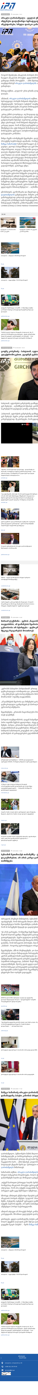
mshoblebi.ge (5, 792)
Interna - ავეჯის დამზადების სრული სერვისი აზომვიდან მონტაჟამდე (15, 578)
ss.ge (2, 1058)
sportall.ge (4, 1006)
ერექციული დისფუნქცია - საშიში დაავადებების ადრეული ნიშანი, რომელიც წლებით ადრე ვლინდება (19, 761)
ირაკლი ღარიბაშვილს (28, 1172)
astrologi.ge (4, 1030)
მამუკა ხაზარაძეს (8, 144)
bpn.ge (3, 530)
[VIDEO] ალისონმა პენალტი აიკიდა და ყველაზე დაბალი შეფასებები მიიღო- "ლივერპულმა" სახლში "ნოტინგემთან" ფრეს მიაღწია (18, 999)
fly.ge (2, 264)
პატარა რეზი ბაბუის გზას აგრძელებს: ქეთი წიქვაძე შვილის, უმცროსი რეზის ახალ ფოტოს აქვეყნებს (18, 813)
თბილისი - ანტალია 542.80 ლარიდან (13, 255)
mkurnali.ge (4, 768)
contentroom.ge (5, 586)
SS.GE (3, 214)
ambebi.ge (4, 478)
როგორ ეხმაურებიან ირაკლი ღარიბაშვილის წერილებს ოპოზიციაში (16, 547)
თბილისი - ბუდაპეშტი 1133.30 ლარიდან (14, 280)
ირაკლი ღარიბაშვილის (20, 99)
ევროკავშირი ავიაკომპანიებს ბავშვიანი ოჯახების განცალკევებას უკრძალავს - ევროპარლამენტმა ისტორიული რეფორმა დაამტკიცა (18, 523)
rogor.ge (3, 845)
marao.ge (4, 820)
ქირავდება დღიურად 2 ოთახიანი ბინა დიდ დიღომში (19, 1050)
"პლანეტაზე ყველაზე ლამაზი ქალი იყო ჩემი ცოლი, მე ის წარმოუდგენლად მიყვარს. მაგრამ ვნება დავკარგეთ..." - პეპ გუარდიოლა (19, 1024)
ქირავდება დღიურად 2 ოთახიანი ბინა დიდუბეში (17, 1074)
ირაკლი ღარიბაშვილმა (25, 83)
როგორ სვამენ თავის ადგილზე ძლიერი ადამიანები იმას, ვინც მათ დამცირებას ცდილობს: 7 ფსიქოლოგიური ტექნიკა (18, 838)
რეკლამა (22, 1358)
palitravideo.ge (5, 316)
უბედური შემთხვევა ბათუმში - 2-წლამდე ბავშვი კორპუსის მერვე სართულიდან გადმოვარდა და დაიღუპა (17, 309)
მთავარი (21, 1356)
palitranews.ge (5, 554)
